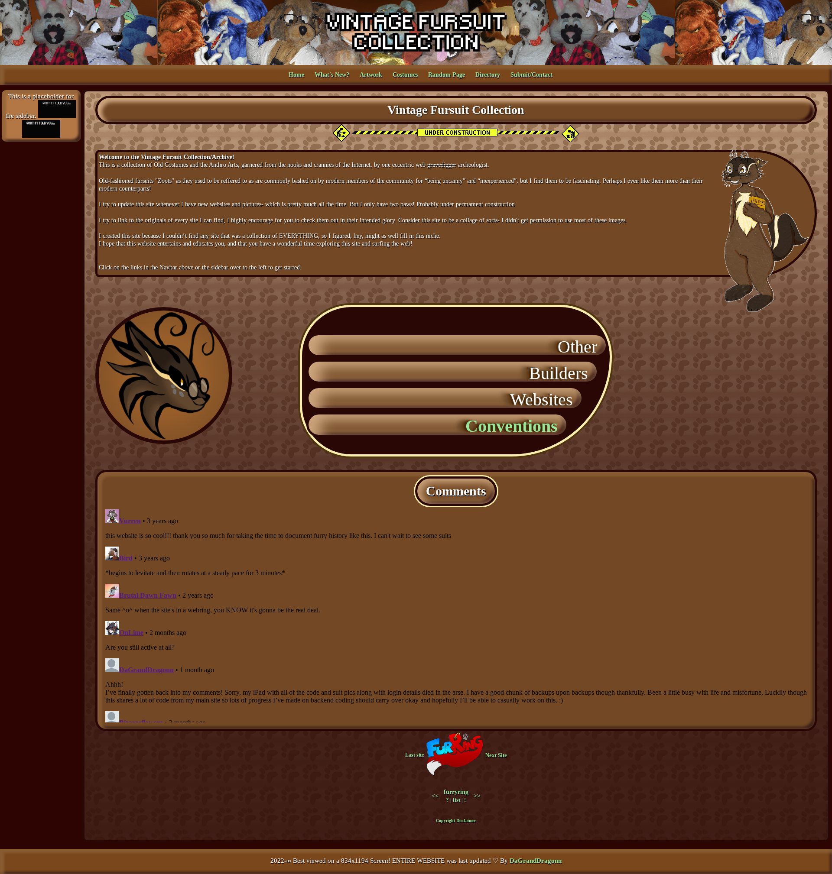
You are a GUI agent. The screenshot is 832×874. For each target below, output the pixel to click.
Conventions (515, 426)
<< (435, 796)
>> (477, 796)
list (456, 799)
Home (296, 74)
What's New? (332, 74)
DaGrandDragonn (536, 860)
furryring (456, 792)
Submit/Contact (531, 74)
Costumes (405, 74)
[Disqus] (456, 614)
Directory (487, 74)
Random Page (446, 74)
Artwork (371, 74)
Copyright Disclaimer (456, 820)
